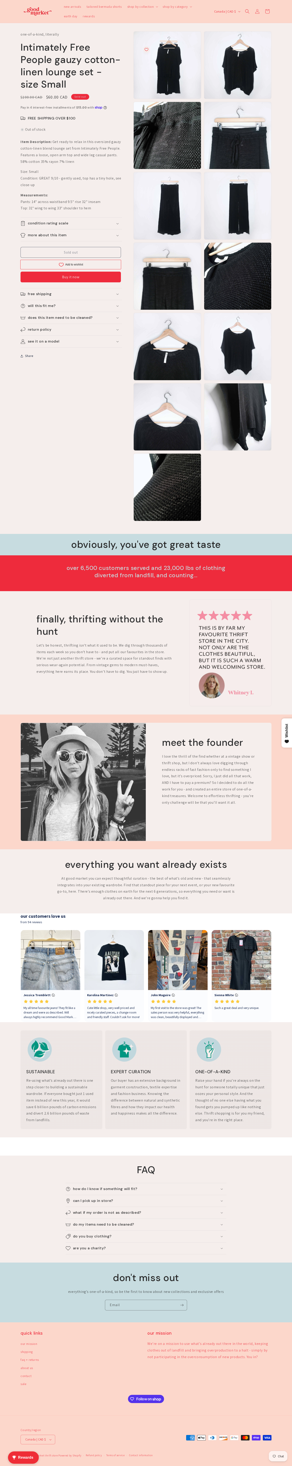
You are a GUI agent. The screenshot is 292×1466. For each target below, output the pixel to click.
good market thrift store (44, 1455)
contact (26, 1376)
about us (27, 1368)
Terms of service (115, 1455)
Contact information (141, 1455)
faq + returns (30, 1360)
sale (23, 1384)
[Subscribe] (182, 1305)
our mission (29, 1344)
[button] (142, 6)
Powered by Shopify (69, 1455)
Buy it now (71, 277)
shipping (27, 1352)
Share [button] (29, 356)
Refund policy (94, 1455)
